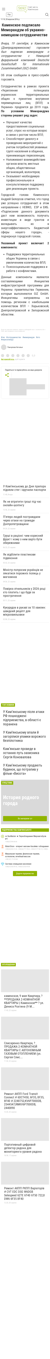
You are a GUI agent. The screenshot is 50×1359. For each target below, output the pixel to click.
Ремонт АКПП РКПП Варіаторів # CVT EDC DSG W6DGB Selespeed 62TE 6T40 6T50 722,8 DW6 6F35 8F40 (24, 1193)
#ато (38, 337)
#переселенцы (7, 340)
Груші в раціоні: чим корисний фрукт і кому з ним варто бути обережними (23, 539)
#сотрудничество (13, 337)
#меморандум (28, 337)
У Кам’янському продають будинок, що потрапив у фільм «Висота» (22, 769)
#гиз (3, 337)
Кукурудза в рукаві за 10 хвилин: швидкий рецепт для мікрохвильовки (24, 611)
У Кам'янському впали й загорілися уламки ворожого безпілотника (24, 736)
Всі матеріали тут (25, 818)
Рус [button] (9, 14)
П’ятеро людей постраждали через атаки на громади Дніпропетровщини (21, 520)
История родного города (21, 800)
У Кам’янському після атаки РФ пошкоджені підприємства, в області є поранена (23, 718)
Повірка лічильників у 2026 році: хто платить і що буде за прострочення (24, 592)
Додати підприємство (25, 873)
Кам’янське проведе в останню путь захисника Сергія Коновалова (21, 753)
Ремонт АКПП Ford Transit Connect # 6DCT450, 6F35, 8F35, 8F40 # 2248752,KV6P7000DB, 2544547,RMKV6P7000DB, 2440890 (24, 1101)
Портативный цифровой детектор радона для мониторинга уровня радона (23, 1148)
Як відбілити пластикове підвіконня (19, 556)
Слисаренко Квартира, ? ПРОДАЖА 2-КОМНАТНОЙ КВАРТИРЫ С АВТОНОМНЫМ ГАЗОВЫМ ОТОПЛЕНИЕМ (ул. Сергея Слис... (22, 1050)
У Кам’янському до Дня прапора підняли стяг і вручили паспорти (24, 488)
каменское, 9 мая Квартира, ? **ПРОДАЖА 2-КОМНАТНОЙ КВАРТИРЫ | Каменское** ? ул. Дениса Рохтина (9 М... (24, 1001)
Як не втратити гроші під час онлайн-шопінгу (22, 503)
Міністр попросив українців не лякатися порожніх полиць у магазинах (23, 573)
